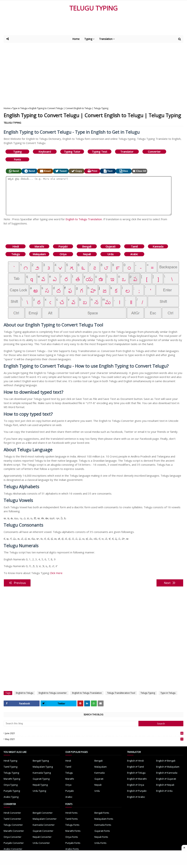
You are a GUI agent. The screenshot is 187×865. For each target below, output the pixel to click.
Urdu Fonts (100, 843)
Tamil (134, 246)
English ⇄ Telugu (136, 772)
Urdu (110, 254)
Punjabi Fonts (72, 843)
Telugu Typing (148, 692)
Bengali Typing (41, 760)
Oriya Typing (11, 784)
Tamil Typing (10, 766)
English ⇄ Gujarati (166, 778)
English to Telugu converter (53, 692)
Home (7, 108)
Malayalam (39, 254)
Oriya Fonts (71, 836)
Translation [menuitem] (105, 39)
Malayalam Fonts (103, 818)
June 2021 (94, 733)
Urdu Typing (39, 790)
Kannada (158, 246)
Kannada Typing (42, 772)
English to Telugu (24, 692)
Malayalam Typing (43, 766)
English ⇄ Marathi (137, 778)
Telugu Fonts (72, 824)
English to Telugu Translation (84, 219)
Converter (154, 151)
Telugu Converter (13, 824)
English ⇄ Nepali (165, 784)
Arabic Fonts (72, 849)
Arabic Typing (11, 796)
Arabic (134, 254)
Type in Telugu (19, 108)
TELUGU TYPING (93, 8)
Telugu (15, 254)
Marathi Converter (14, 830)
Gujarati (110, 246)
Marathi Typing (12, 778)
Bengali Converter (43, 812)
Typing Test (99, 151)
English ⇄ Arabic (136, 796)
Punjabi (63, 246)
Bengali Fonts (101, 812)
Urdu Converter (41, 843)
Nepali (87, 254)
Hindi (15, 246)
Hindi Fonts (71, 812)
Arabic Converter (13, 849)
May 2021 (94, 739)
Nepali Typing (40, 784)
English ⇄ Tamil (135, 766)
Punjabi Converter (14, 843)
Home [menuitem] (76, 39)
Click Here (56, 573)
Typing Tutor (72, 151)
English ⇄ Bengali (165, 760)
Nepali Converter (42, 836)
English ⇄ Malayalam (167, 766)
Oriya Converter (12, 836)
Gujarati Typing (41, 778)
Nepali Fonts (101, 836)
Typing (17, 151)
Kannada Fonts (102, 824)
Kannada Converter (44, 824)
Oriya (63, 254)
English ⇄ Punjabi (136, 790)
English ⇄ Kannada (166, 772)
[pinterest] (80, 703)
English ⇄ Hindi (135, 760)
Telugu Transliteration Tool (121, 692)
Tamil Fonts (71, 818)
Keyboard (45, 151)
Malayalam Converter (45, 818)
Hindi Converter (12, 812)
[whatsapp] (94, 703)
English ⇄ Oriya (135, 784)
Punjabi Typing (12, 790)
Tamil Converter (12, 818)
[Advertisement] (93, 25)
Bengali (86, 246)
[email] (101, 703)
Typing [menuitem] (88, 39)
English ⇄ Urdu (164, 790)
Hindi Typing (10, 760)
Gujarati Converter (43, 830)
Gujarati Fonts (102, 830)
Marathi (39, 246)
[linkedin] (87, 703)
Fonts (17, 159)
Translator (126, 151)
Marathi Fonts (73, 830)
